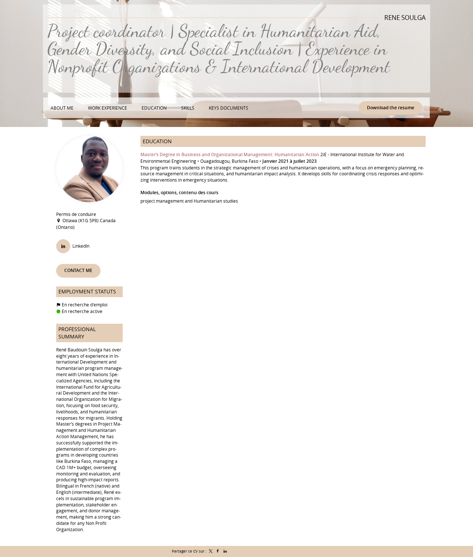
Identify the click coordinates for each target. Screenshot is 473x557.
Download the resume (390, 107)
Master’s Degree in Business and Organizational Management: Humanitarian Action (229, 154)
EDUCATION (157, 141)
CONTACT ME (78, 270)
